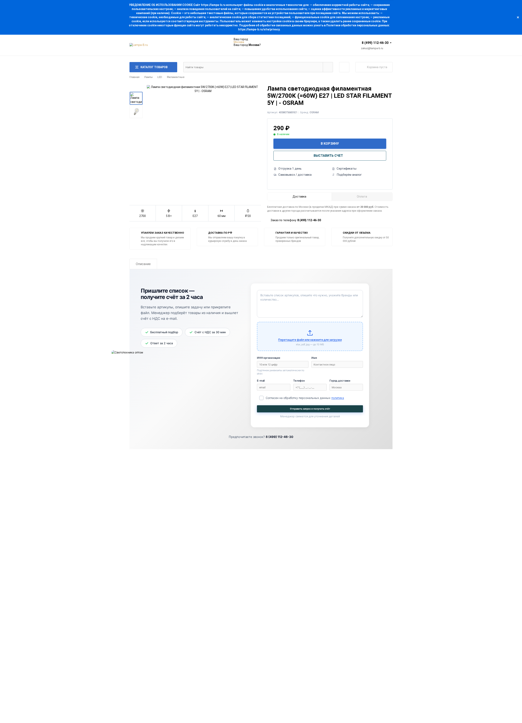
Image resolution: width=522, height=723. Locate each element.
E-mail (261, 380)
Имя (314, 357)
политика (337, 398)
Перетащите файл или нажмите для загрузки (310, 339)
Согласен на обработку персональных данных (305, 398)
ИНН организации (268, 357)
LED (159, 77)
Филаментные (175, 77)
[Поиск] (328, 67)
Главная (134, 77)
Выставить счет (328, 156)
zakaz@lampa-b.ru (372, 48)
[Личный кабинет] (344, 67)
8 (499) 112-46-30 (375, 43)
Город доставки (340, 380)
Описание (143, 264)
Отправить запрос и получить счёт (310, 408)
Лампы (148, 77)
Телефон (299, 380)
